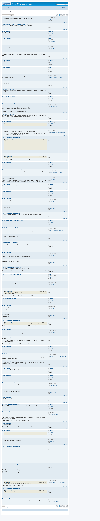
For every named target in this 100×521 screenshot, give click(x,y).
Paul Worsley (51, 24)
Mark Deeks (7, 322)
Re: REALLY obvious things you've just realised (12, 74)
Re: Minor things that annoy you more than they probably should (15, 353)
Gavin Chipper (7, 139)
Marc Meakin (7, 156)
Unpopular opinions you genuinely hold (55, 414)
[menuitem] (8, 7)
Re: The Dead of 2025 (6, 184)
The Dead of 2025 (52, 194)
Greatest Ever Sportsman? (53, 106)
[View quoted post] (13, 123)
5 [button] (64, 15)
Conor (6, 482)
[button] (57, 15)
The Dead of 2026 (52, 41)
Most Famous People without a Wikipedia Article (56, 230)
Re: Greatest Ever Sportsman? (8, 89)
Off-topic (52, 33)
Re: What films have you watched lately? (10, 242)
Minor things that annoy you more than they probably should (58, 356)
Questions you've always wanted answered (56, 277)
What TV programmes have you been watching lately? (57, 482)
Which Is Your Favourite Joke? (54, 19)
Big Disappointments (53, 441)
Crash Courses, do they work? (54, 301)
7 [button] (66, 15)
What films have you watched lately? (55, 339)
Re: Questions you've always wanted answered (11, 267)
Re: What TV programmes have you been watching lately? (14, 479)
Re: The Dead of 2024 (6, 430)
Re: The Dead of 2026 (6, 31)
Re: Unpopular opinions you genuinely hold (11, 137)
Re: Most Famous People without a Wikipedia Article (12, 220)
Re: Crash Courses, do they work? (9, 298)
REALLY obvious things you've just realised (56, 77)
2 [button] (60, 15)
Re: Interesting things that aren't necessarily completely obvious (15, 24)
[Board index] (7, 4)
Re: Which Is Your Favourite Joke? (9, 16)
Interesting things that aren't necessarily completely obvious (58, 132)
